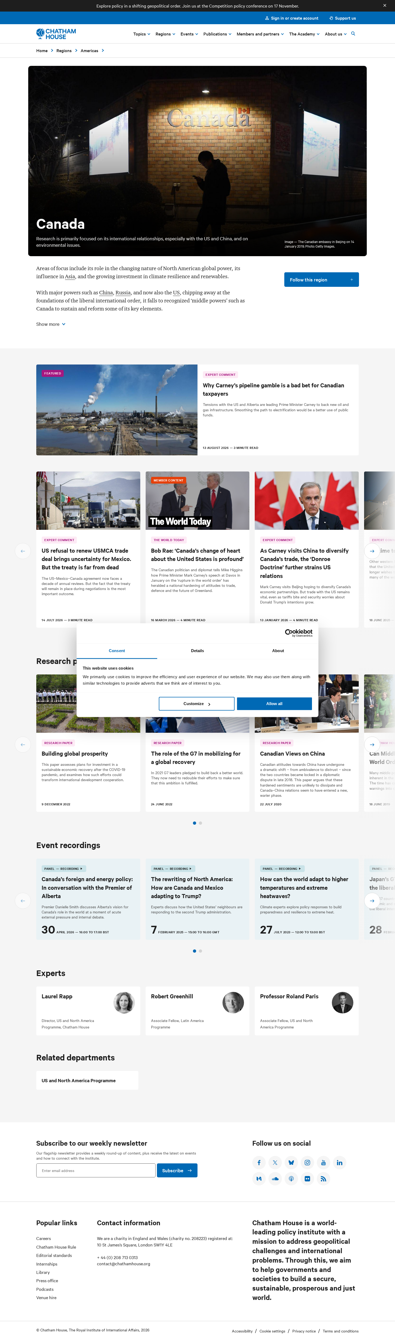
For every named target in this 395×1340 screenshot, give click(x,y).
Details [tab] (197, 650)
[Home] (56, 33)
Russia (123, 292)
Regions (64, 50)
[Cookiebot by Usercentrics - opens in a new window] (289, 633)
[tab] (194, 823)
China (106, 292)
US (176, 292)
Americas (89, 50)
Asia (70, 276)
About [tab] (278, 650)
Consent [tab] (117, 650)
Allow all (274, 703)
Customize (194, 703)
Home (42, 50)
